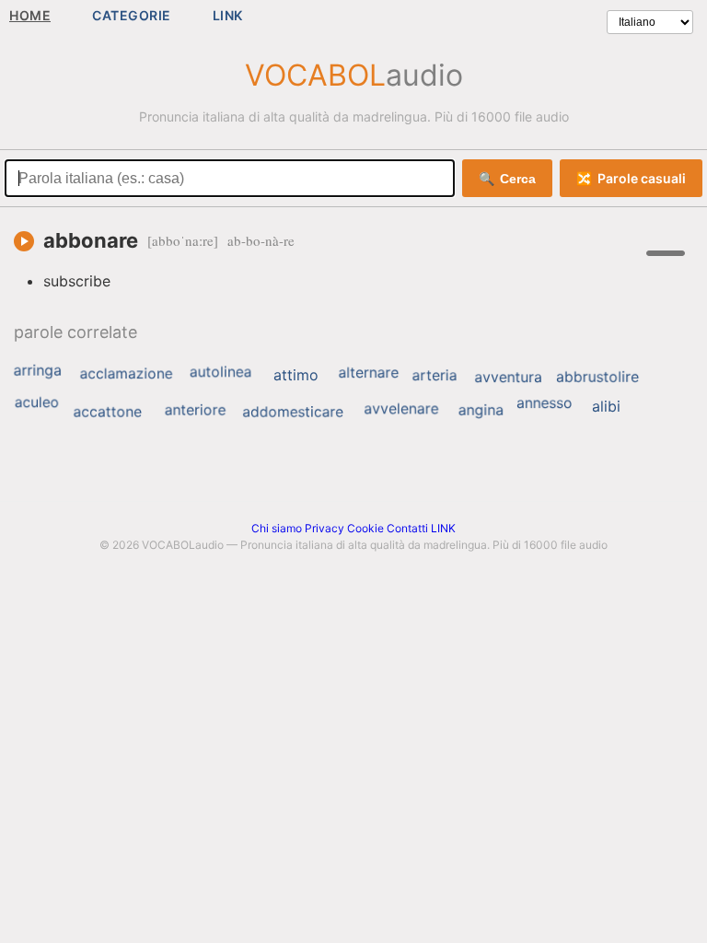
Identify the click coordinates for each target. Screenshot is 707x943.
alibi (606, 406)
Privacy (324, 528)
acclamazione (126, 373)
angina (481, 410)
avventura (508, 376)
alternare (368, 372)
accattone (107, 411)
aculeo (37, 402)
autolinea (221, 372)
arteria (435, 375)
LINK (228, 15)
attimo (296, 375)
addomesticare (292, 411)
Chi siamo (276, 528)
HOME (30, 15)
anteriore (195, 410)
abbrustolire (597, 376)
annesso (544, 402)
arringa (38, 370)
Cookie (365, 528)
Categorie (131, 15)
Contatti (407, 528)
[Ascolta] (24, 241)
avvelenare (401, 409)
